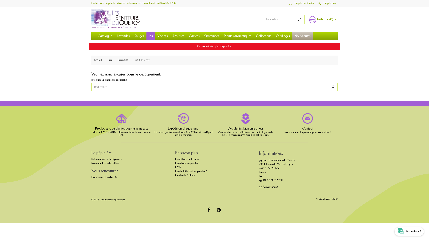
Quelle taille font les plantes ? (191, 171)
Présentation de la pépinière (106, 159)
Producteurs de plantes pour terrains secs (121, 128)
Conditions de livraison (187, 159)
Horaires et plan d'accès (104, 177)
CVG (178, 167)
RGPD (335, 199)
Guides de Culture (185, 175)
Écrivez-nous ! (270, 187)
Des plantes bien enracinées (245, 128)
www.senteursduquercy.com (113, 199)
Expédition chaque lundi (183, 128)
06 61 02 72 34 (167, 3)
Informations (271, 153)
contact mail (148, 3)
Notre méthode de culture (105, 163)
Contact (307, 128)
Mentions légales (323, 199)
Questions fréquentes (186, 163)
